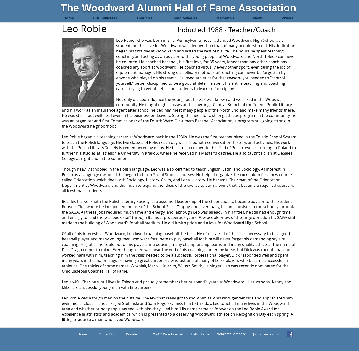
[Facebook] (290, 334)
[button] (105, 18)
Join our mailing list (266, 334)
